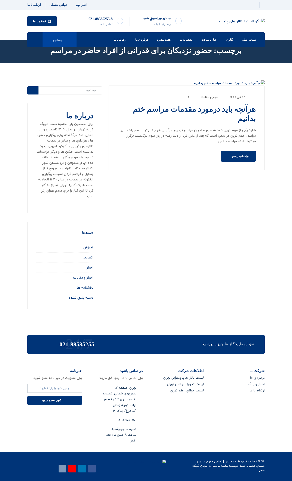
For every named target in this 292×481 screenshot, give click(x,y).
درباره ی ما (141, 39)
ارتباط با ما (120, 39)
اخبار (90, 267)
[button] (42, 21)
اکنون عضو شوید (52, 400)
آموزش (88, 247)
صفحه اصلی (249, 39)
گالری (229, 39)
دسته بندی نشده (81, 297)
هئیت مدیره (164, 39)
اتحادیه (88, 257)
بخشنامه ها (186, 39)
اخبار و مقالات (209, 39)
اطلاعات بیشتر (240, 156)
